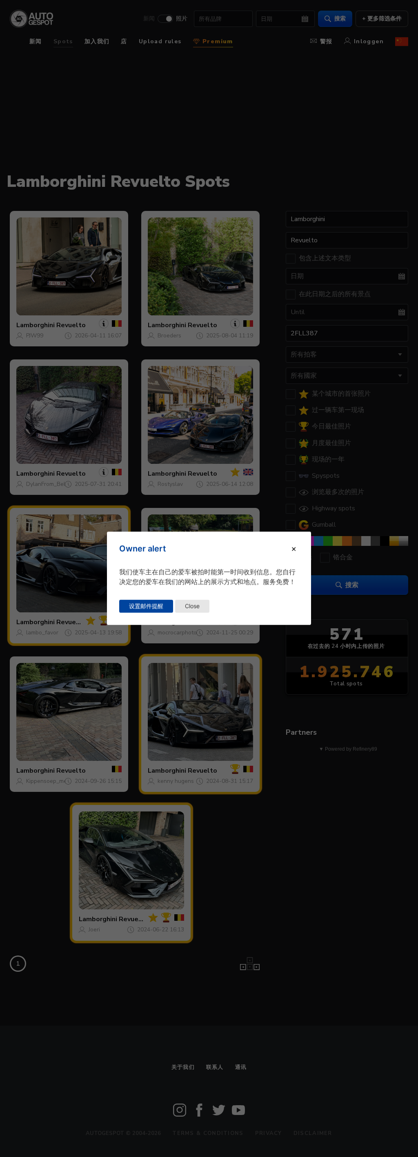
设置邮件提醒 (146, 606)
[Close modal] (294, 549)
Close (192, 606)
